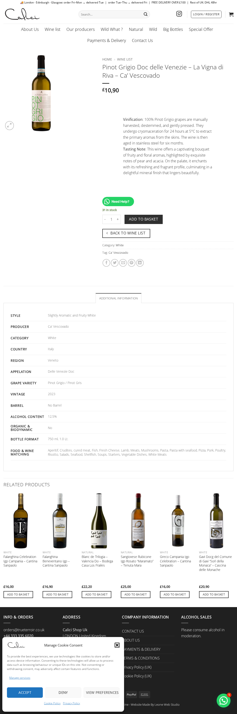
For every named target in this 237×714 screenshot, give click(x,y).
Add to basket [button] (18, 594)
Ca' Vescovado (118, 252)
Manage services (19, 678)
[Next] (233, 550)
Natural (136, 29)
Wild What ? (112, 29)
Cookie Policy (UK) (136, 676)
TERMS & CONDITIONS (141, 658)
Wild (153, 29)
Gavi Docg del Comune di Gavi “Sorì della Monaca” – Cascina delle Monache (215, 563)
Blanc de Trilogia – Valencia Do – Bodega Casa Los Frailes (97, 561)
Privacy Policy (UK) (136, 667)
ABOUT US (131, 640)
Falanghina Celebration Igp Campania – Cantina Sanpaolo (20, 561)
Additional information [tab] (118, 298)
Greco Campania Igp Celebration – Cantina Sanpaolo (175, 561)
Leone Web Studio (167, 704)
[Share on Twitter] (114, 263)
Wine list (52, 29)
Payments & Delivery (106, 40)
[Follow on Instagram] (179, 14)
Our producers (80, 29)
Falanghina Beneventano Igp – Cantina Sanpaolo (56, 561)
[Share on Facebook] (106, 263)
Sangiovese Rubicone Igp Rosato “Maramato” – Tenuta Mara (137, 561)
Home (107, 59)
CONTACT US (133, 631)
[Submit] (146, 14)
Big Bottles (173, 29)
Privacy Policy (71, 703)
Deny (63, 692)
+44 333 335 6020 (18, 635)
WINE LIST (125, 59)
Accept (25, 692)
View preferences (102, 692)
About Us (30, 29)
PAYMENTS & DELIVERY (141, 649)
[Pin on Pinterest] (131, 263)
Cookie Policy (52, 703)
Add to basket (143, 219)
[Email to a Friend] (123, 263)
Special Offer (201, 29)
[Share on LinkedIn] (140, 263)
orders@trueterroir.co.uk (23, 629)
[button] (117, 645)
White (120, 245)
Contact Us (142, 40)
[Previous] (3, 550)
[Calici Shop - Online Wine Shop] (37, 14)
